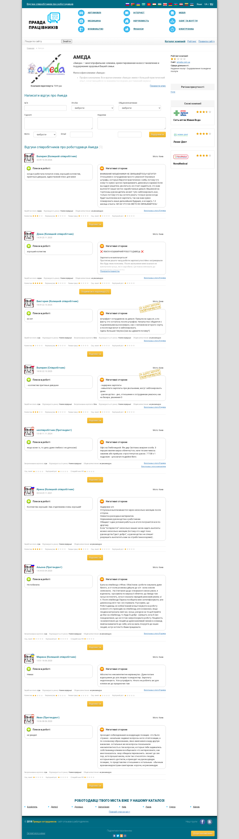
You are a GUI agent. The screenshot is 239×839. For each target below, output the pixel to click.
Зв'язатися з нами (36, 833)
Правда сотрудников (44, 821)
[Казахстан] (143, 4)
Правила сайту (207, 41)
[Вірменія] (170, 4)
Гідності (28, 115)
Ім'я (26, 103)
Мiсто (26, 134)
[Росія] (127, 4)
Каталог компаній (175, 41)
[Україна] (138, 4)
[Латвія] (181, 4)
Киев (173, 92)
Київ (124, 807)
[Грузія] (165, 4)
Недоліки (102, 115)
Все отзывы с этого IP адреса (155, 211)
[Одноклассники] (121, 835)
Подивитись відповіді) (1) (95, 291)
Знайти (67, 41)
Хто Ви (75, 103)
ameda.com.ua (183, 62)
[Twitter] (117, 835)
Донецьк (78, 807)
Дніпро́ (54, 807)
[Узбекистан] (159, 4)
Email (63, 134)
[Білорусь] (132, 4)
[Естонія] (191, 4)
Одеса (172, 807)
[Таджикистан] (154, 4)
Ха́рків (196, 807)
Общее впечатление (128, 103)
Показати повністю (110, 271)
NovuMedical (192, 160)
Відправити (157, 134)
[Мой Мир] (125, 835)
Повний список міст (119, 812)
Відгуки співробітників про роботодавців (50, 4)
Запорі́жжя (103, 807)
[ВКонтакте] (114, 835)
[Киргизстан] (148, 4)
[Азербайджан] (175, 4)
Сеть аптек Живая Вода (192, 116)
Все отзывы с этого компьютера (153, 466)
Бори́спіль (32, 807)
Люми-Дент (192, 138)
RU (211, 4)
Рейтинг (191, 41)
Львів (148, 807)
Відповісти (95, 224)
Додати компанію (202, 833)
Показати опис (158, 86)
